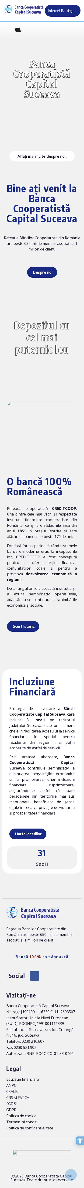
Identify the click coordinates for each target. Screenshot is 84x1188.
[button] (7, 30)
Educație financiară (22, 1079)
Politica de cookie (21, 1115)
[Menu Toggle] (77, 30)
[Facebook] (34, 976)
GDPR (11, 1109)
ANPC (11, 1085)
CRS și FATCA (17, 1097)
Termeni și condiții (22, 1121)
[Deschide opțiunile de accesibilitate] (80, 1140)
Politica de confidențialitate (29, 1128)
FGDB (11, 1103)
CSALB (12, 1091)
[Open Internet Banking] (75, 10)
